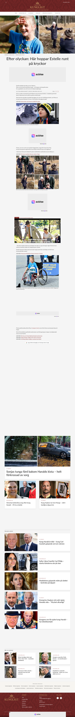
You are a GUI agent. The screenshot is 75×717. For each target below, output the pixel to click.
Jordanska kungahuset (66, 685)
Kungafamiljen (22, 13)
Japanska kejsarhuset (30, 688)
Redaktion (57, 13)
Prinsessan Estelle (20, 54)
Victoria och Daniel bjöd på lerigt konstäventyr (31, 336)
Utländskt (30, 13)
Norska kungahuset (24, 685)
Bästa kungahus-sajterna (27, 707)
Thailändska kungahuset (39, 688)
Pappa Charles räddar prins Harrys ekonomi (31, 337)
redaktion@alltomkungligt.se (45, 698)
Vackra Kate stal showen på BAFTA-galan (30, 101)
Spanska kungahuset (40, 685)
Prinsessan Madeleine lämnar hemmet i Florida (32, 253)
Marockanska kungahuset (48, 688)
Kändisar (38, 13)
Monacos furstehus (57, 688)
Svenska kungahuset (10, 54)
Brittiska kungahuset (16, 685)
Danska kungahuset (32, 685)
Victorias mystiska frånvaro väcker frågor (30, 154)
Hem (16, 13)
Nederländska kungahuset (48, 685)
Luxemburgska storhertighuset (20, 688)
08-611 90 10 (42, 702)
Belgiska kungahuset (57, 685)
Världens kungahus (47, 13)
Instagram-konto (35, 328)
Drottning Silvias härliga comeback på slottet (31, 339)
